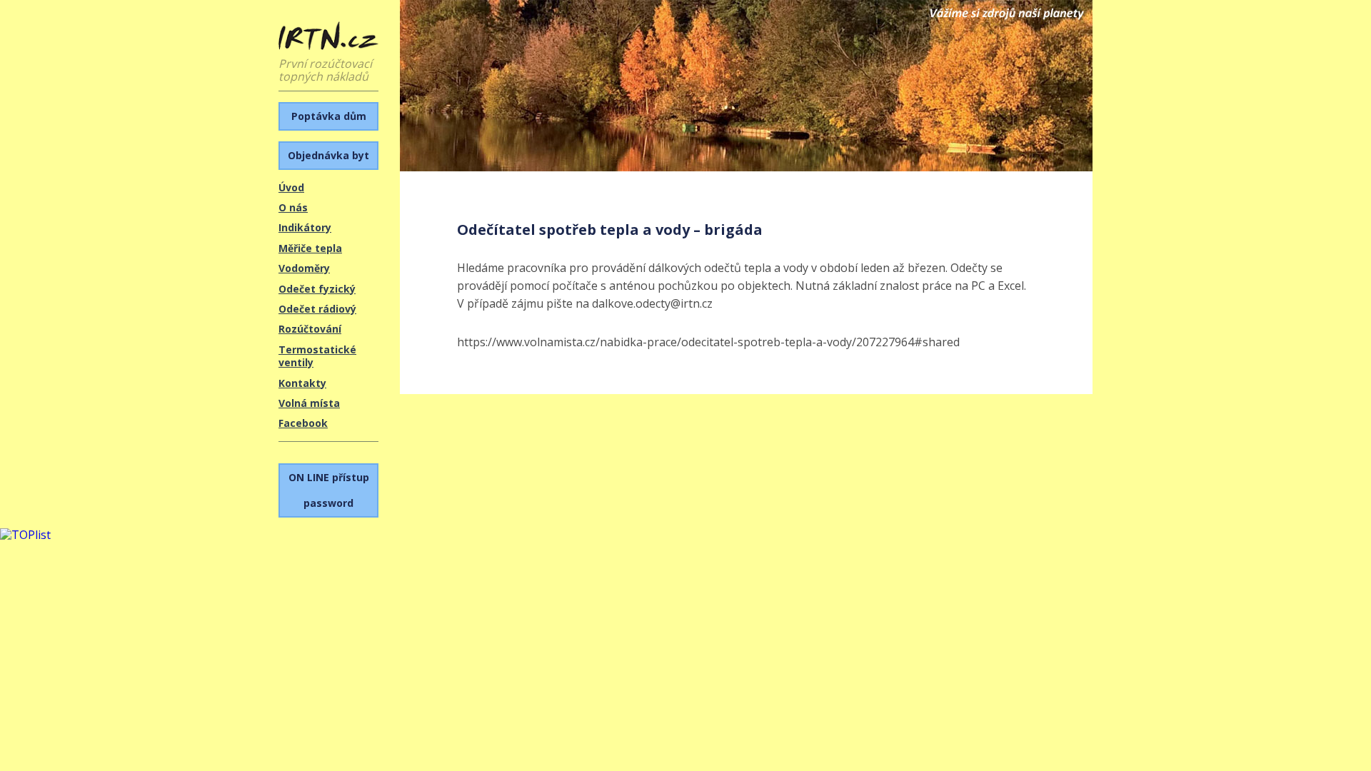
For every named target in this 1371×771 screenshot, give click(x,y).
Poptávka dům (328, 116)
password (328, 490)
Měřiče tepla (310, 248)
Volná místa (309, 403)
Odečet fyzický (317, 289)
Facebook (303, 423)
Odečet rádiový (317, 309)
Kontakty (302, 383)
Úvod (291, 187)
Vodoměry (304, 268)
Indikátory (304, 227)
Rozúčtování (309, 329)
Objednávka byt (328, 155)
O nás (293, 207)
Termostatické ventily (317, 356)
